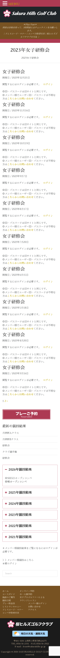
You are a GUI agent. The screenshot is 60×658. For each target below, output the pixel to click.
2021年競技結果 (20, 537)
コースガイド (8, 594)
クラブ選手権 (9, 452)
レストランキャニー (11, 607)
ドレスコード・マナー (15, 34)
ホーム (5, 591)
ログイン (48, 84)
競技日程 (6, 600)
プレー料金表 (8, 603)
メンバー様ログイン (37, 603)
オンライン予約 (27, 591)
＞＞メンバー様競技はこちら (18, 560)
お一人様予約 (26, 594)
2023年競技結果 (20, 514)
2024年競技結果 (20, 503)
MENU (14, 4)
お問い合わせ (34, 607)
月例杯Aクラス (10, 433)
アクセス (32, 610)
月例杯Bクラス (10, 439)
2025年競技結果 (20, 492)
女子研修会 (13, 72)
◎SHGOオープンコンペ (18, 478)
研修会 (6, 445)
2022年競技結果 (20, 525)
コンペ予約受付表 (36, 34)
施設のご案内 (8, 597)
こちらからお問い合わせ (20, 99)
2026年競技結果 (20, 469)
